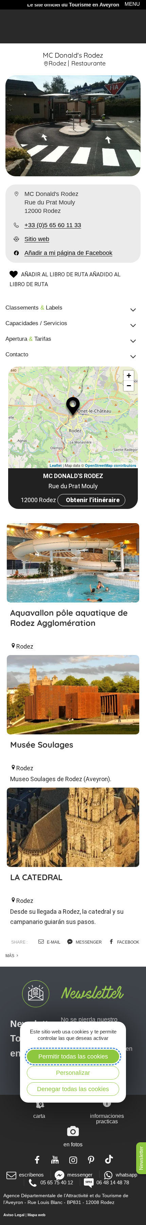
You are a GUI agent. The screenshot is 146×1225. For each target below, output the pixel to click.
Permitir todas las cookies (73, 1056)
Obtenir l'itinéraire (93, 499)
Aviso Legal (13, 1215)
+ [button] (129, 375)
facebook (127, 942)
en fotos (73, 1144)
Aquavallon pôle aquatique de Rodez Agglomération (69, 618)
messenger (88, 942)
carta (39, 1116)
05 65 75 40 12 (56, 1182)
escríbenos (31, 1175)
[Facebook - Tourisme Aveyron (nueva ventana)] (37, 1159)
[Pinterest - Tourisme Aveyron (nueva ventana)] (91, 1159)
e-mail (53, 942)
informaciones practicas (107, 1118)
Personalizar (73, 1072)
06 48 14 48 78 (112, 1182)
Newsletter (141, 1158)
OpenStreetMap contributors (110, 465)
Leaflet (56, 465)
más (10, 955)
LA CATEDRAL (36, 877)
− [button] (129, 385)
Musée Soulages (41, 744)
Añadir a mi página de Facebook (68, 253)
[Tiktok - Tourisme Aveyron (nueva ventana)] (109, 1159)
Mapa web (36, 1215)
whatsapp (126, 1175)
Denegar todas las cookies (73, 1089)
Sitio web (36, 239)
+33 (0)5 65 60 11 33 (52, 225)
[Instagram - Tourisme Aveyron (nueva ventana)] (73, 1159)
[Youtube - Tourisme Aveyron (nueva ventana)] (55, 1159)
